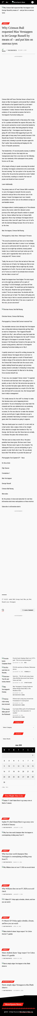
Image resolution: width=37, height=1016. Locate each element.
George (18, 599)
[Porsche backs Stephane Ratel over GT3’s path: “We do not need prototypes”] (6, 660)
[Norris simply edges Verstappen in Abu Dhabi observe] (18, 972)
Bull (14, 599)
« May (3, 787)
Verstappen (13, 602)
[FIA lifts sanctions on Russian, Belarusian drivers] (6, 669)
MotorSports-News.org (26, 1012)
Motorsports (12, 50)
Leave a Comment (28, 610)
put (27, 599)
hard (21, 599)
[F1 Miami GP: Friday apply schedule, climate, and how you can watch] (18, 908)
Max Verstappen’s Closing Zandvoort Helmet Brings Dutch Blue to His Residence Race (23, 688)
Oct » (7, 787)
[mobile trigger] (3, 2)
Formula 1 (5, 23)
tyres (7, 602)
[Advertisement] (18, 76)
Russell (4, 602)
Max (25, 599)
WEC (25, 662)
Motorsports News (19, 695)
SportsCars (28, 682)
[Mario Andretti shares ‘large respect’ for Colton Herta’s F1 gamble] (18, 940)
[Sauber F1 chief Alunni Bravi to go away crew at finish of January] (18, 809)
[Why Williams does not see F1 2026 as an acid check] (18, 876)
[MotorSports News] (18, 2)
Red (30, 599)
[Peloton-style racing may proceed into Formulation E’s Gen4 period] (6, 701)
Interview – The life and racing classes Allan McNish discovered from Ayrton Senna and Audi (23, 678)
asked (10, 599)
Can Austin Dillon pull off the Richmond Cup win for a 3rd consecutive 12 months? (24, 711)
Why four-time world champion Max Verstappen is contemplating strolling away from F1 (17, 856)
